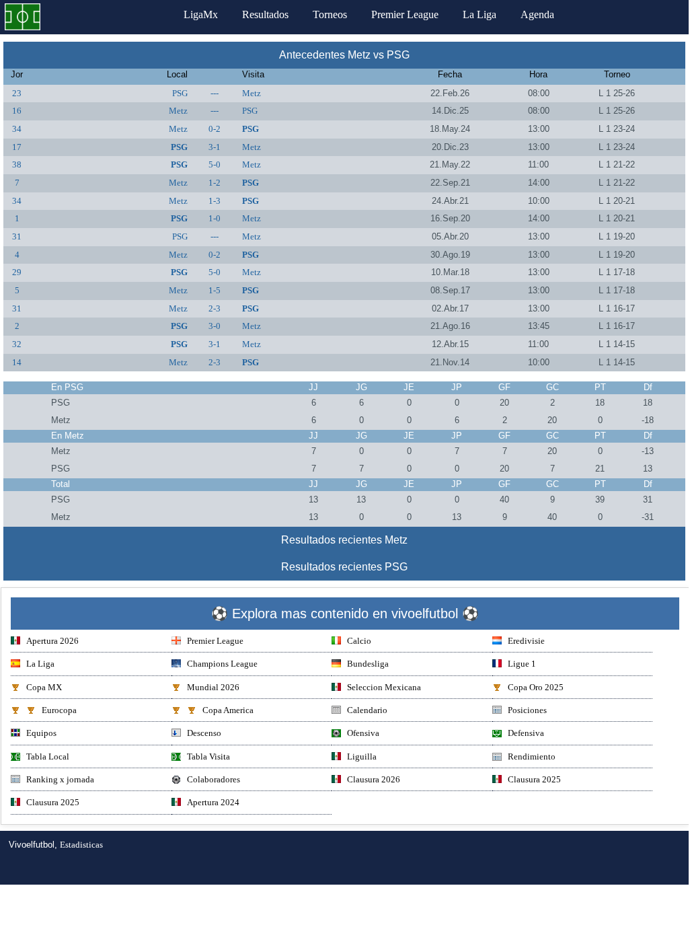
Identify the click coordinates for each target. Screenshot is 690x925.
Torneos (330, 14)
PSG (180, 93)
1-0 (214, 218)
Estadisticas (81, 845)
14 (17, 362)
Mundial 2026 (213, 687)
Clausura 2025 (534, 779)
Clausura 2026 (373, 779)
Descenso (204, 733)
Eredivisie (526, 641)
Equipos (41, 733)
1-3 (214, 201)
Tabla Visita (208, 756)
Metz (251, 93)
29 (17, 272)
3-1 (214, 147)
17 (17, 147)
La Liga (479, 14)
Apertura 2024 (213, 802)
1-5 (214, 290)
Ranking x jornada (60, 779)
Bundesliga (368, 664)
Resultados (265, 14)
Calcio (359, 641)
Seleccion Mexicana (384, 687)
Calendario (367, 710)
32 (17, 344)
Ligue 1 (522, 664)
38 (17, 164)
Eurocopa (59, 710)
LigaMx (201, 14)
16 (17, 111)
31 (17, 236)
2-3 (214, 308)
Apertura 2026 (52, 641)
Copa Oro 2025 (536, 687)
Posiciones (527, 710)
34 (17, 129)
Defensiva (526, 733)
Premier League (404, 14)
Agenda (537, 14)
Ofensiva (363, 733)
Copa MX (44, 687)
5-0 (214, 164)
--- (214, 93)
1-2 (214, 183)
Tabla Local (47, 756)
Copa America (228, 710)
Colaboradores (213, 779)
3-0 (214, 326)
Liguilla (362, 756)
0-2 (214, 129)
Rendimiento (531, 756)
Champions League (222, 664)
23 (17, 93)
